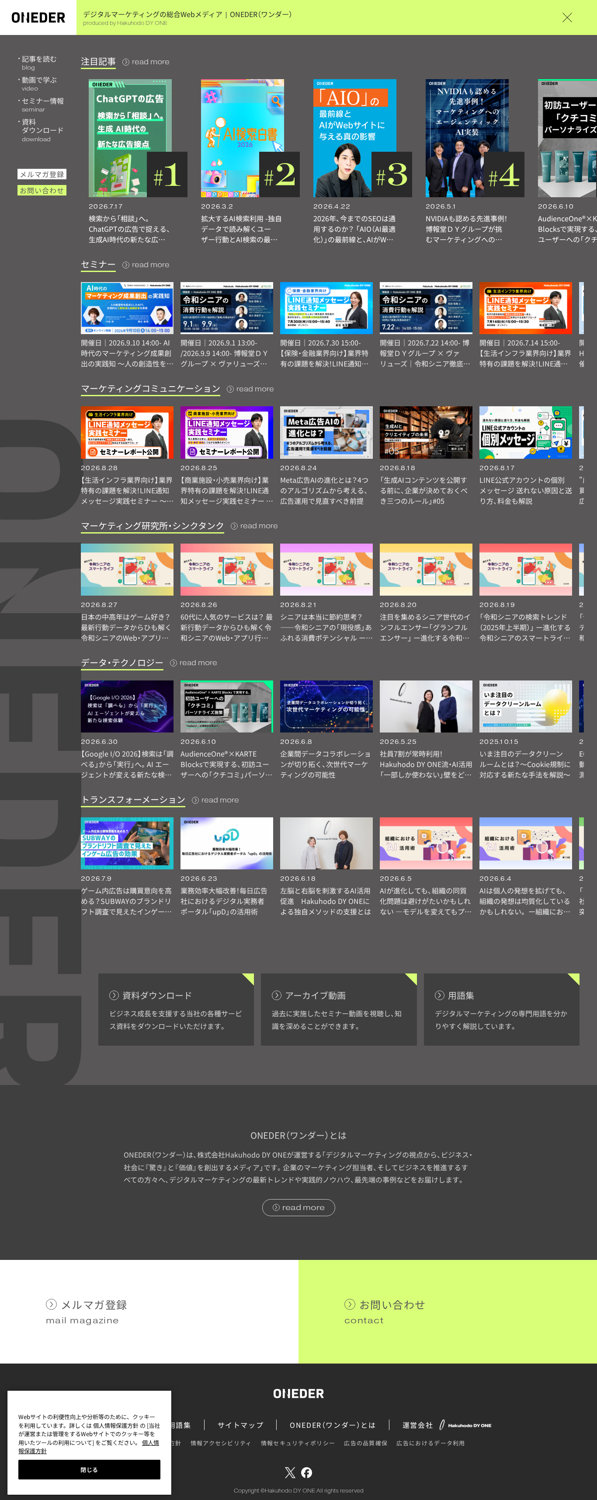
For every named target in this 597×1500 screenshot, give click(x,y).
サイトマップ (241, 1425)
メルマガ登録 (42, 174)
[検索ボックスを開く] (579, 17)
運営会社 (418, 1425)
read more (151, 62)
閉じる (89, 1469)
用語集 (179, 1425)
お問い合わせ (42, 190)
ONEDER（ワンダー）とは (333, 1425)
